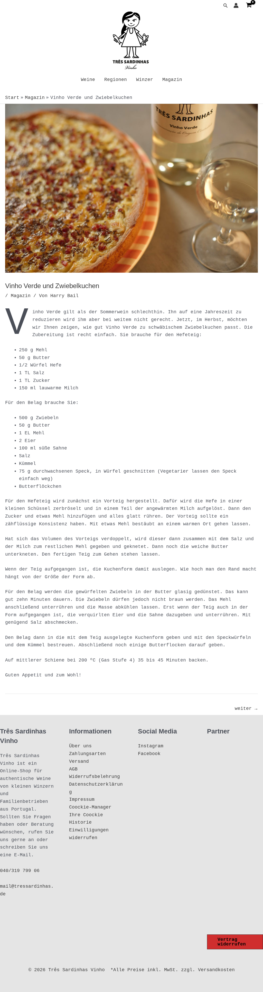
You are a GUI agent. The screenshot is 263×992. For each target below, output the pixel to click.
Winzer (144, 79)
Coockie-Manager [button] (90, 807)
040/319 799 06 (20, 870)
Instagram (150, 746)
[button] (225, 5)
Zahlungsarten (87, 753)
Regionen (115, 79)
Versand (79, 761)
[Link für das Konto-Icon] (236, 5)
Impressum (82, 799)
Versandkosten (216, 969)
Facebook (149, 753)
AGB (73, 769)
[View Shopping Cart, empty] (249, 5)
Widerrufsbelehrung (94, 776)
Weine (88, 79)
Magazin (172, 79)
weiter (246, 708)
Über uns (80, 746)
